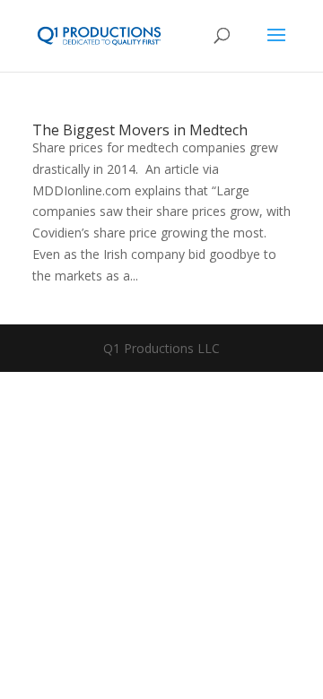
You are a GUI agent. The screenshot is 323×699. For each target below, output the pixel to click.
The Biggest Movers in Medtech (140, 130)
